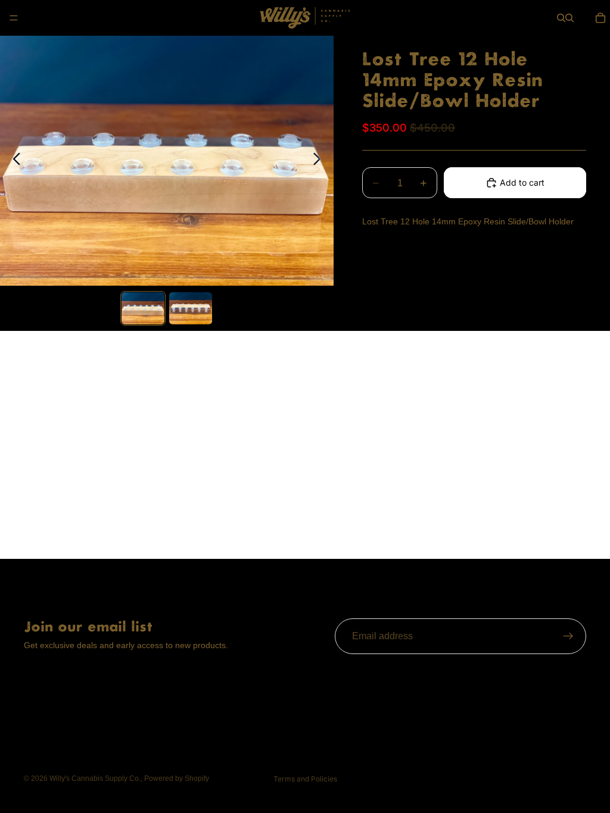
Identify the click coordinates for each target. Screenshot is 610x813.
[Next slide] (320, 161)
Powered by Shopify (176, 778)
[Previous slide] (13, 161)
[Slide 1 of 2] (143, 308)
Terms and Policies (305, 778)
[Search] (561, 18)
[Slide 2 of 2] (190, 308)
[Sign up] (568, 636)
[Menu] (13, 18)
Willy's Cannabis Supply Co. (95, 778)
